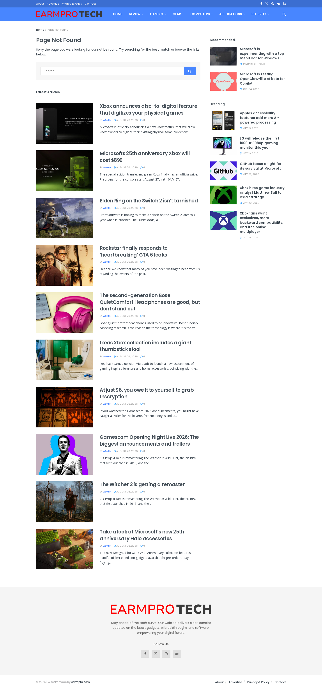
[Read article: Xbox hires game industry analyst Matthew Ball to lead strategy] (223, 195)
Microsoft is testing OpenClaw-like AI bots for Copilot (262, 79)
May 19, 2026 (250, 128)
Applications (230, 14)
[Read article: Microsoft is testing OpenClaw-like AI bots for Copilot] (223, 81)
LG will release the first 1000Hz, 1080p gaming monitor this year (259, 143)
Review (134, 14)
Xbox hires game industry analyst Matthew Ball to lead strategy (262, 192)
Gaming (156, 14)
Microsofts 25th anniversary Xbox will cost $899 (145, 157)
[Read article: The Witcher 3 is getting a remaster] (64, 501)
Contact (90, 3)
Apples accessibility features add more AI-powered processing (259, 118)
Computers (200, 14)
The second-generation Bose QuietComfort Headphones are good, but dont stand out (150, 302)
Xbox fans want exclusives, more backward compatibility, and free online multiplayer (261, 222)
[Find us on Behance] (177, 654)
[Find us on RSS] (284, 4)
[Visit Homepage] (69, 14)
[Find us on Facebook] (261, 4)
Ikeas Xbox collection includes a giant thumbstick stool (145, 346)
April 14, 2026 (250, 89)
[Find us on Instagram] (166, 654)
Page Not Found (58, 30)
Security (258, 14)
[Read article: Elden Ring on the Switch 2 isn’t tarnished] (64, 218)
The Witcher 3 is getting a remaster (142, 484)
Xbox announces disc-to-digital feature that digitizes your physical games (148, 109)
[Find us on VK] (278, 4)
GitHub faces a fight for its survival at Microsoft (260, 166)
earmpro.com (80, 682)
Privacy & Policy (72, 3)
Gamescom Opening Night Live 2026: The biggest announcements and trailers (149, 440)
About (40, 3)
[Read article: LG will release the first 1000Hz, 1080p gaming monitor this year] (223, 145)
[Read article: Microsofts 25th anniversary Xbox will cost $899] (64, 170)
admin (107, 120)
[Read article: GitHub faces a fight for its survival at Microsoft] (223, 170)
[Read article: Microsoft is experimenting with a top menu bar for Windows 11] (223, 56)
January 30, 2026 (253, 64)
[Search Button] (284, 14)
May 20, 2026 (250, 203)
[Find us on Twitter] (266, 4)
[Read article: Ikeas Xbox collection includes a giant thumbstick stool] (64, 360)
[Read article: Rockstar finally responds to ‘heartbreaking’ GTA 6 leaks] (64, 265)
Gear (177, 14)
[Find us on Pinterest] (272, 4)
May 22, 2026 (250, 174)
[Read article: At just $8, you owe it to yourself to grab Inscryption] (64, 407)
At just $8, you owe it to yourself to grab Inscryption (147, 393)
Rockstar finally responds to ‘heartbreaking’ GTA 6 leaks (134, 251)
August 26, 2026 (127, 120)
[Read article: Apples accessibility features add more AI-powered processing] (223, 120)
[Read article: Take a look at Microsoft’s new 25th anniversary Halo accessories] (64, 549)
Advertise (53, 3)
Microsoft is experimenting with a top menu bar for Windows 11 (262, 53)
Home (117, 14)
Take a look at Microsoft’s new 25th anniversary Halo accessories (142, 535)
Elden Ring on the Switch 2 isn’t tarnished (149, 200)
